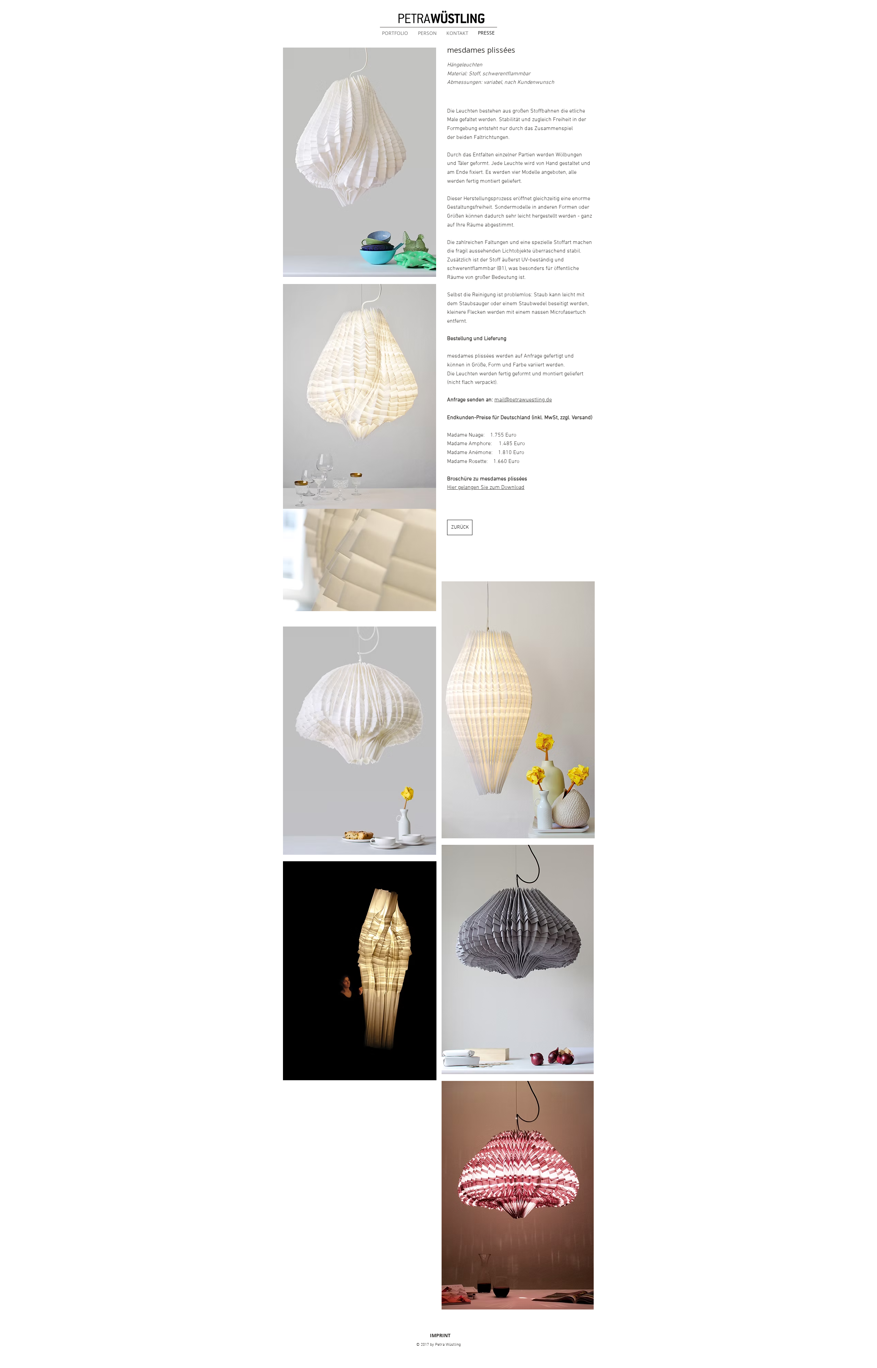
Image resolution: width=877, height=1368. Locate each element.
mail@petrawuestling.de (523, 400)
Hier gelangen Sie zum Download (485, 487)
